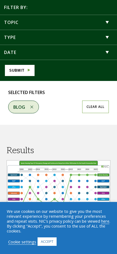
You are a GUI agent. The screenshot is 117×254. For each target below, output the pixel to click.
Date (10, 52)
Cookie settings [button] (22, 241)
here (105, 221)
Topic (11, 22)
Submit (16, 70)
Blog (19, 107)
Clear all (95, 106)
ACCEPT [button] (47, 241)
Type (10, 37)
